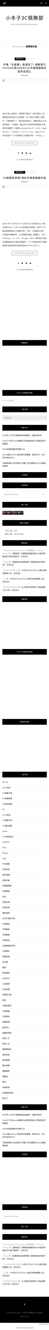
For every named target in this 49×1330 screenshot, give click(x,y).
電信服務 (6, 1060)
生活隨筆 (6, 984)
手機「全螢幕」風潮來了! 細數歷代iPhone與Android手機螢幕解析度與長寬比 (24, 68)
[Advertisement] (24, 311)
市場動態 (6, 924)
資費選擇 (6, 1022)
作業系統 (6, 869)
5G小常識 (6, 815)
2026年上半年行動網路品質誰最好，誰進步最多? (22, 435)
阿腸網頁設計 (44, 1324)
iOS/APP (6, 842)
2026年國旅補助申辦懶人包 (13, 449)
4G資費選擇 (7, 798)
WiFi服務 (6, 864)
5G (3, 809)
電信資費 (6, 1065)
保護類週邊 (6, 885)
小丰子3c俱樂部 (8, 400)
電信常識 (6, 1055)
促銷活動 (6, 880)
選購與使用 (6, 1033)
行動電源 (6, 1016)
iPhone (5, 853)
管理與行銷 (6, 994)
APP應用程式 (7, 837)
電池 (4, 1082)
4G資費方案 (7, 793)
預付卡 (5, 1098)
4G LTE (5, 782)
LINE (4, 858)
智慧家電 (6, 956)
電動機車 (6, 1071)
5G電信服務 (7, 826)
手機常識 (6, 940)
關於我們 (19, 1328)
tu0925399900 (26, 159)
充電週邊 (6, 891)
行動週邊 (6, 1011)
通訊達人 (6, 1027)
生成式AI (6, 978)
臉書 (4, 1000)
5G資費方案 (7, 820)
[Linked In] (30, 153)
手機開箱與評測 (8, 946)
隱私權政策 (28, 1328)
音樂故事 (6, 1087)
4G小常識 (6, 787)
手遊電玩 (6, 951)
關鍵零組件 (20, 59)
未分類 (5, 962)
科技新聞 (6, 989)
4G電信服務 (7, 804)
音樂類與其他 (7, 1093)
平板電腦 (6, 935)
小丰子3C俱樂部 (25, 17)
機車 (4, 967)
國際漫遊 (6, 913)
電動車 (5, 1076)
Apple (4, 831)
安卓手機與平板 (8, 918)
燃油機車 (6, 973)
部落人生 (6, 1038)
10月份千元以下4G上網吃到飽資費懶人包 (27, 579)
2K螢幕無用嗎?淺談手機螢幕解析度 (24, 178)
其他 (4, 896)
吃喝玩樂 (6, 902)
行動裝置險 (6, 1005)
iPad (4, 847)
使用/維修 (6, 875)
